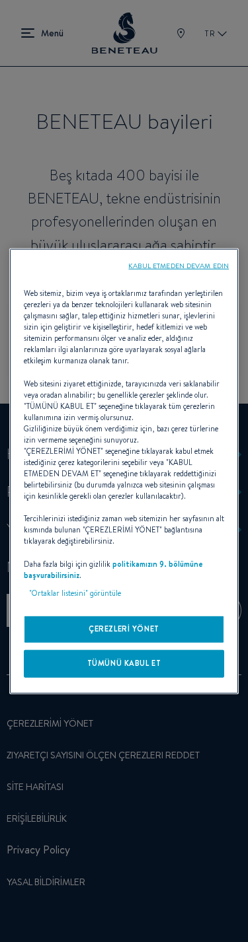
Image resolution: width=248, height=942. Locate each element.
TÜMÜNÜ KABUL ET (124, 662)
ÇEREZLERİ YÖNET (124, 628)
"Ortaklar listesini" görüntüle (75, 592)
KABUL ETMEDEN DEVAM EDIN (178, 265)
